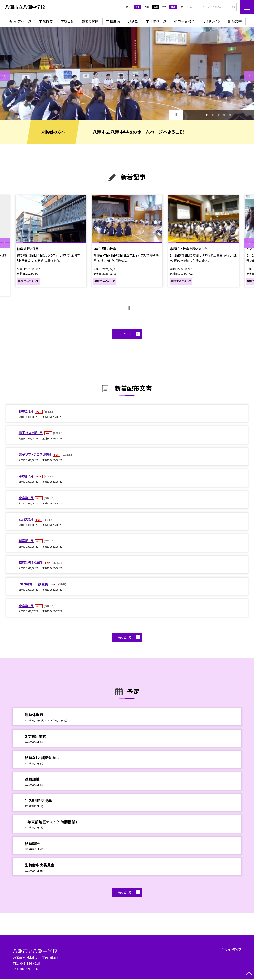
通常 (137, 6)
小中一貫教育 (184, 21)
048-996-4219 (30, 963)
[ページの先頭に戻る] (249, 974)
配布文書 (235, 21)
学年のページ (156, 21)
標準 (173, 6)
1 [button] (207, 115)
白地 (147, 6)
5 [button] (230, 115)
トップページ (21, 21)
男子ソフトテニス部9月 (35, 454)
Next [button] (249, 76)
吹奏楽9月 (26, 497)
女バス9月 (26, 519)
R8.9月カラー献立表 (34, 584)
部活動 (133, 21)
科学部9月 (26, 540)
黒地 (156, 6)
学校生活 (113, 21)
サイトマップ (233, 949)
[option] (127, 73)
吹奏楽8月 (26, 605)
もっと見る (125, 334)
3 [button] (219, 115)
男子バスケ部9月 (31, 432)
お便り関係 (90, 21)
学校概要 (46, 21)
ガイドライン (211, 21)
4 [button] (224, 115)
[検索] (232, 7)
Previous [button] (5, 76)
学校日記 (67, 21)
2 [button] (213, 115)
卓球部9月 (26, 476)
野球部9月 (26, 411)
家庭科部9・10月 (31, 562)
